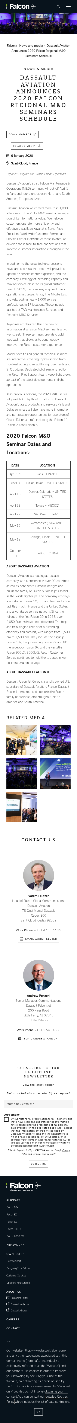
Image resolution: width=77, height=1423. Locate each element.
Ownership (15, 1254)
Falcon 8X (11, 1214)
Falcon (11, 46)
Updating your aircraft (18, 1282)
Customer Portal (19, 1297)
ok (38, 1411)
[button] (21, 740)
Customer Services (16, 1275)
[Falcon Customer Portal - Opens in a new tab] (58, 6)
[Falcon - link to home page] (21, 6)
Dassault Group (19, 1310)
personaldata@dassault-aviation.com (33, 1145)
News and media (31, 46)
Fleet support (13, 1261)
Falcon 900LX (13, 1229)
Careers (12, 1319)
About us (13, 1291)
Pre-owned (15, 1245)
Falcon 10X (12, 1207)
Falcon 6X (11, 1221)
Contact (13, 1328)
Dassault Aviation (20, 1304)
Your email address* (20, 1104)
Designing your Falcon (18, 1268)
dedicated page (46, 1127)
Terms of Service (40, 1154)
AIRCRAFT (13, 1200)
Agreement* (12, 1114)
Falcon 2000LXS (15, 1236)
